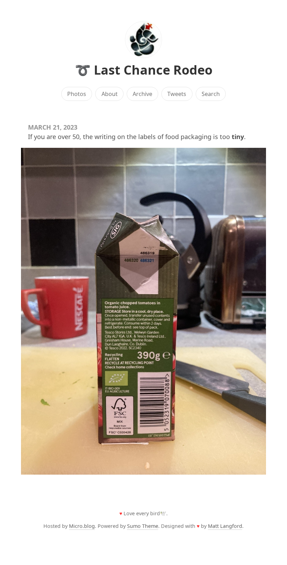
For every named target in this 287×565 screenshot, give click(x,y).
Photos (76, 94)
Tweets (176, 94)
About (110, 94)
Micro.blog (82, 526)
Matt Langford (225, 526)
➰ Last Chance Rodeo (143, 69)
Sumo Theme (142, 526)
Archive (142, 94)
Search (211, 94)
